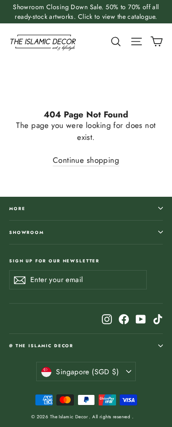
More (17, 208)
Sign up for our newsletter (54, 260)
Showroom (26, 232)
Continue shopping (86, 160)
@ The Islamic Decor (41, 346)
